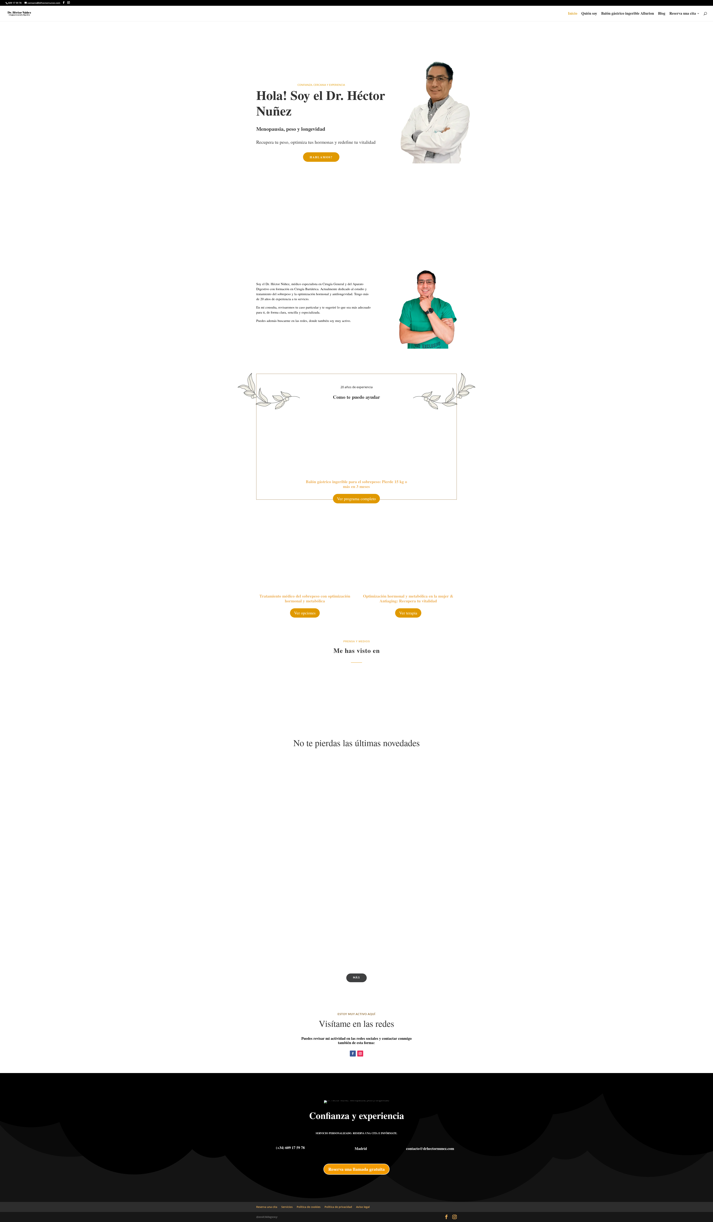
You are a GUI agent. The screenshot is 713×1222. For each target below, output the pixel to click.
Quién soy (589, 14)
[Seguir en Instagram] (360, 1054)
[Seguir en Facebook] (353, 1054)
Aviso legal (363, 1207)
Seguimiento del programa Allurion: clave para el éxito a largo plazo (316, 889)
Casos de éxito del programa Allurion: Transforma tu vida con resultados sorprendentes (332, 954)
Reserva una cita (682, 14)
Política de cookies (308, 1207)
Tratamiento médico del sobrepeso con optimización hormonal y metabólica (304, 598)
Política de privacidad (338, 1207)
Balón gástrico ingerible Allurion (627, 14)
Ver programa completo (356, 498)
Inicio (572, 14)
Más (356, 977)
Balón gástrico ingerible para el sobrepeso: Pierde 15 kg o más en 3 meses (356, 483)
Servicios (287, 1207)
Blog (661, 14)
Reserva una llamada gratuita (356, 1169)
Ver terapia (408, 613)
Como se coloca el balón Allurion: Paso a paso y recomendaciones (315, 921)
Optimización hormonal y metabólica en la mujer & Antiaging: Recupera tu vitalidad (408, 598)
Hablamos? (321, 157)
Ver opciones (305, 613)
